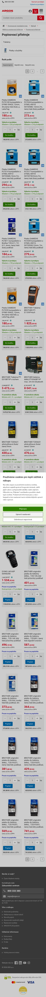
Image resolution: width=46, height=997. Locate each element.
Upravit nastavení (23, 514)
